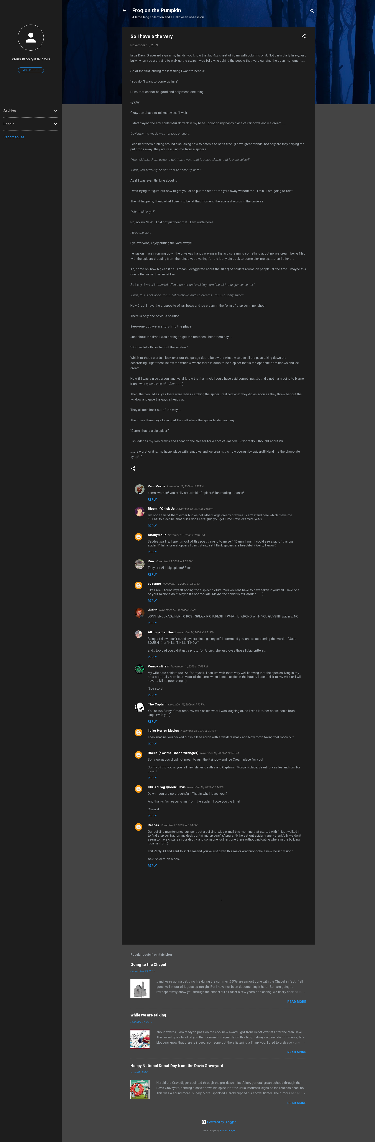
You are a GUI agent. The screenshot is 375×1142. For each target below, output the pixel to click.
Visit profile (31, 70)
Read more (296, 1002)
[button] (303, 37)
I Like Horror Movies (163, 731)
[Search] (312, 11)
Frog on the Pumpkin (156, 10)
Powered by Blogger (221, 1122)
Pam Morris (156, 486)
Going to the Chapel (148, 964)
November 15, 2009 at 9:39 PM (199, 730)
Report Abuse (13, 137)
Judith (153, 610)
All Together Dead (162, 632)
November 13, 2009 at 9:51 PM (174, 561)
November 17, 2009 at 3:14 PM (179, 825)
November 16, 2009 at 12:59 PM (219, 753)
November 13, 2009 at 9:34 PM (186, 535)
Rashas (153, 825)
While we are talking (148, 1015)
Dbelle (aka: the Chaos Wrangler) (173, 753)
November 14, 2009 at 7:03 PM (189, 666)
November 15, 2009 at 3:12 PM (186, 704)
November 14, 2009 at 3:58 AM (181, 583)
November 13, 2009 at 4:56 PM (194, 508)
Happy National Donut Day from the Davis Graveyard (176, 1065)
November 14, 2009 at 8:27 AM (177, 610)
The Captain (157, 704)
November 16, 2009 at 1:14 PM (205, 787)
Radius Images (227, 1130)
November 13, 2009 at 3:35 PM (185, 486)
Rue (151, 561)
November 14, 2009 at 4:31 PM (195, 632)
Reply (152, 499)
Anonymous (157, 535)
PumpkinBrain (158, 666)
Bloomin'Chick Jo (161, 509)
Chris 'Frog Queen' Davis (167, 787)
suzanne (154, 584)
